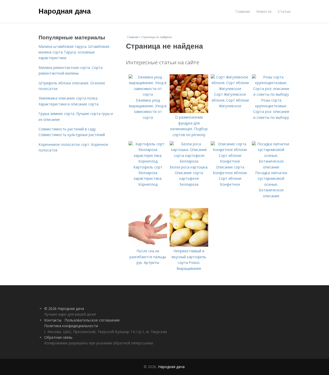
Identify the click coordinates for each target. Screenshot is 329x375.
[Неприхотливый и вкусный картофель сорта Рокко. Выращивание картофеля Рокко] (189, 245)
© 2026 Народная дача (64, 308)
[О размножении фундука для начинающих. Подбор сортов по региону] (189, 111)
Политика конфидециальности (71, 325)
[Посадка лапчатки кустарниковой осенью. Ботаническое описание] (271, 167)
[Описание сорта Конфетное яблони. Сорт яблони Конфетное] (230, 161)
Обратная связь (58, 337)
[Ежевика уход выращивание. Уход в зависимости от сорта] (148, 94)
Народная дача (65, 11)
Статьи (284, 11)
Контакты (52, 320)
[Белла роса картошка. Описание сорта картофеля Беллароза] (189, 161)
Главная (242, 11)
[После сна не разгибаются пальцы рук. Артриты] (148, 245)
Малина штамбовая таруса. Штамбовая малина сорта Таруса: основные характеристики (74, 52)
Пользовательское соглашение (92, 320)
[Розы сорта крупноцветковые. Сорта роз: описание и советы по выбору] (271, 94)
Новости (263, 11)
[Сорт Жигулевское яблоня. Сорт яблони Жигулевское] (230, 88)
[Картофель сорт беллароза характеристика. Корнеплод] (148, 161)
